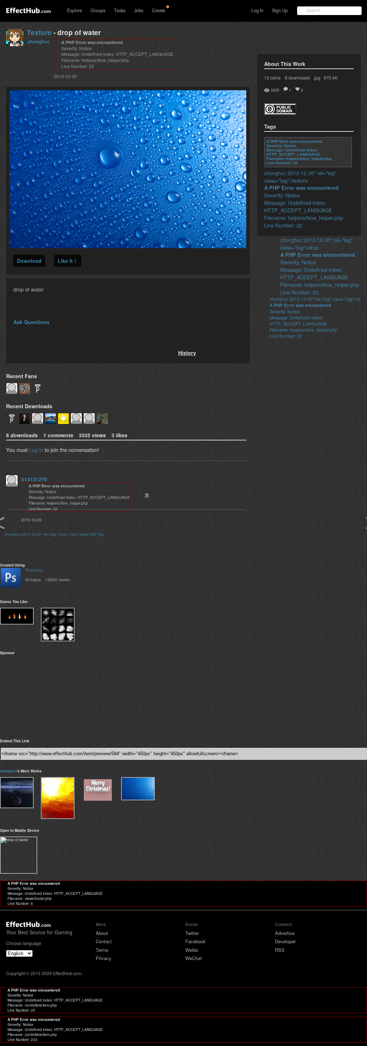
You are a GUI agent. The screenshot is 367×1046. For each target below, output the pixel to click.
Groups (98, 10)
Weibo (191, 949)
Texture (39, 32)
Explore (74, 10)
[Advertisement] (36, 695)
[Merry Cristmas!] (98, 790)
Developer (285, 941)
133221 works (57, 579)
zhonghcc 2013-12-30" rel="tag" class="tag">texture (300, 176)
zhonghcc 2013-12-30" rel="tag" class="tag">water (46, 534)
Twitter (192, 933)
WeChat (193, 958)
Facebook (195, 941)
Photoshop (34, 570)
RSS (280, 949)
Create (158, 10)
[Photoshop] (11, 579)
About (102, 933)
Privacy (103, 958)
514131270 (34, 479)
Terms (102, 949)
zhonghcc (38, 41)
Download (29, 260)
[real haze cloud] (58, 798)
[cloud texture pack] (58, 624)
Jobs (138, 10)
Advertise (285, 933)
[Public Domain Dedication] (280, 112)
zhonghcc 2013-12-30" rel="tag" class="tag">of (315, 299)
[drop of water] (138, 788)
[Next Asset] (128, 246)
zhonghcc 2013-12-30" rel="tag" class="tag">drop (316, 243)
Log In (257, 10)
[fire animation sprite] (17, 616)
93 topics (33, 579)
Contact (104, 941)
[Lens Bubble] (17, 792)
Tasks (119, 10)
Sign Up (280, 10)
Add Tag (97, 534)
